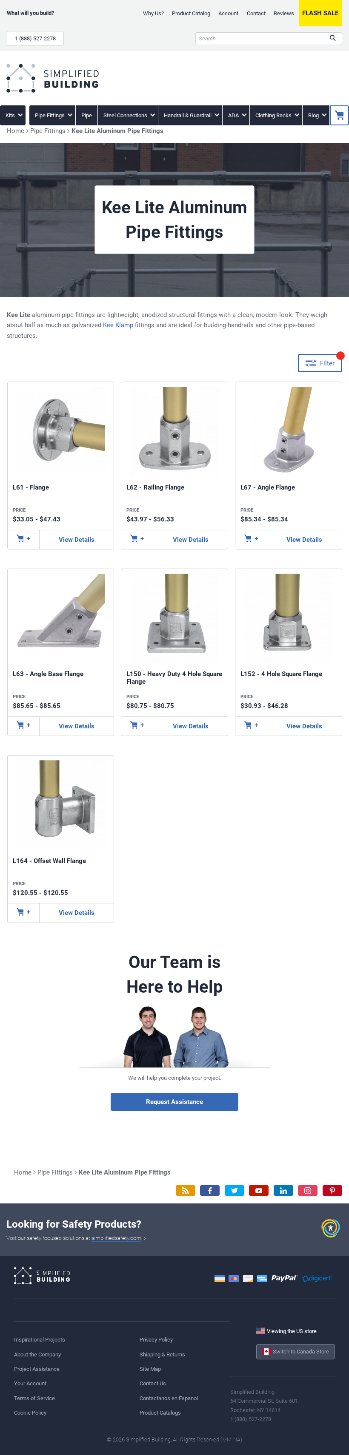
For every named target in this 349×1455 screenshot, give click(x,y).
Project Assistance (37, 1369)
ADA (234, 115)
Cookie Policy (30, 1413)
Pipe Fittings (50, 115)
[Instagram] (308, 1190)
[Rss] (185, 1190)
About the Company (37, 1354)
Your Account (30, 1383)
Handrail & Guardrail (188, 115)
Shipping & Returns (162, 1354)
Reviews (284, 13)
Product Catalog (191, 13)
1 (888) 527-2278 (35, 38)
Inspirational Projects (39, 1339)
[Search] (332, 38)
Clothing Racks (274, 115)
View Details (76, 540)
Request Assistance (174, 1102)
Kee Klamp (118, 325)
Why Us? (153, 13)
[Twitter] (234, 1190)
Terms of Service (34, 1398)
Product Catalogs (160, 1413)
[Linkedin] (283, 1190)
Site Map (150, 1369)
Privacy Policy (156, 1339)
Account (228, 13)
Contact (256, 13)
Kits (11, 115)
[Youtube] (259, 1190)
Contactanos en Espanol (169, 1398)
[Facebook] (210, 1190)
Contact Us (153, 1383)
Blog (314, 115)
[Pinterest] (332, 1190)
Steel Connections (126, 115)
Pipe (86, 115)
